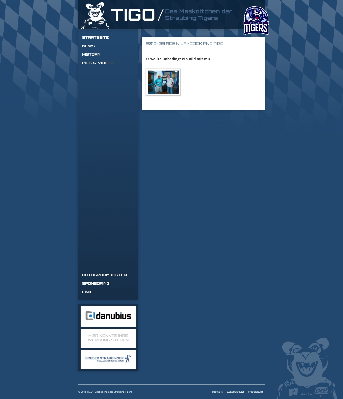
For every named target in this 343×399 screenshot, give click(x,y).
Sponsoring (96, 283)
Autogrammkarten (104, 275)
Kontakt (217, 391)
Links (88, 292)
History (91, 54)
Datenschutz (235, 391)
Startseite (95, 37)
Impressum (255, 391)
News (88, 46)
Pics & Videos (98, 63)
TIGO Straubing (156, 15)
